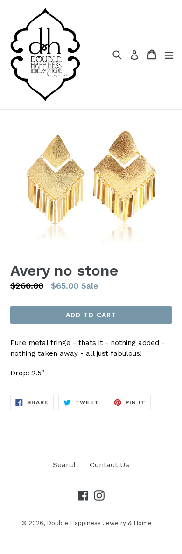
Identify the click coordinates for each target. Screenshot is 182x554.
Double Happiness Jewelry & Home (99, 522)
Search (65, 464)
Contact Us (109, 464)
